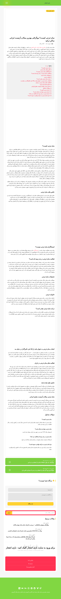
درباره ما (30, 563)
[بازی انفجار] (53, 3)
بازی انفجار (47, 3)
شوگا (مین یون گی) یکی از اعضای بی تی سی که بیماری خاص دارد (38, 470)
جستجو (9, 512)
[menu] (7, 3)
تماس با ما (30, 560)
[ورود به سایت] (30, 593)
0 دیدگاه (41, 43)
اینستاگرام (35, 250)
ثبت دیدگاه (30, 503)
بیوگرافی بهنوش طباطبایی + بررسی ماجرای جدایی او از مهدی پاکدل (31, 525)
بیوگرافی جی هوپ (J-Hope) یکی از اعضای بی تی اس (41, 462)
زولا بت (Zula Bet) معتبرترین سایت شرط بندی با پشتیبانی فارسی (25, 531)
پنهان (47, 65)
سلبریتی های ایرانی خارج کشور (38, 47)
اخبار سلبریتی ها (50, 10)
